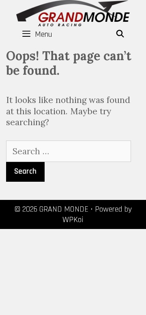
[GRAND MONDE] (73, 12)
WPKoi (73, 219)
